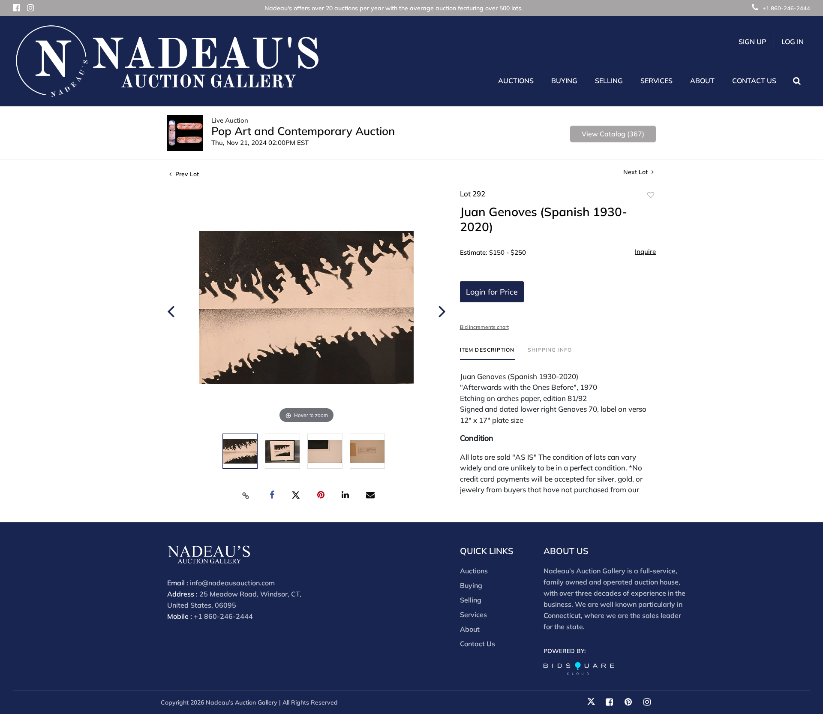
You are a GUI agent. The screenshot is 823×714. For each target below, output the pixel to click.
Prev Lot (186, 174)
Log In (792, 41)
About (470, 629)
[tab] (487, 353)
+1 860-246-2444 (786, 8)
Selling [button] (609, 80)
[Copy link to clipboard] (246, 495)
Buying (471, 585)
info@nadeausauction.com (232, 582)
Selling (470, 600)
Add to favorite (651, 195)
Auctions (474, 570)
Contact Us (754, 80)
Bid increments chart (484, 327)
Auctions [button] (516, 80)
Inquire (645, 251)
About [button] (702, 80)
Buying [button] (564, 80)
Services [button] (656, 80)
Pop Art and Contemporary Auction (303, 131)
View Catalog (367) (613, 134)
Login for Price (492, 292)
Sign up (752, 41)
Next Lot (636, 172)
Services (473, 614)
